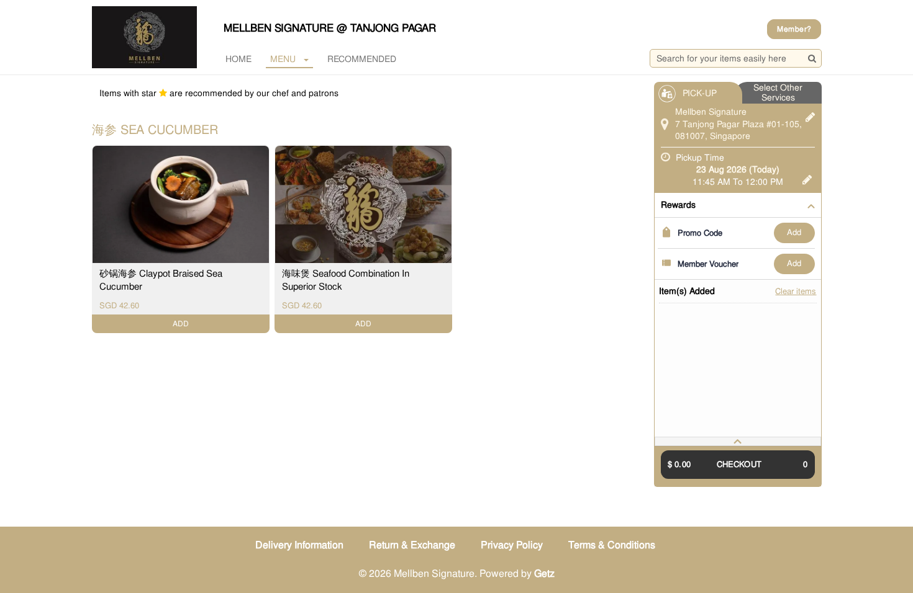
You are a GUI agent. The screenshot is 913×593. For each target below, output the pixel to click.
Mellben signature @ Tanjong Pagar (330, 27)
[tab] (738, 441)
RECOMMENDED (361, 59)
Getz (544, 573)
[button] (738, 441)
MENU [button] (283, 59)
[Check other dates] (807, 178)
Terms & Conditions (611, 544)
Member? (794, 29)
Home (238, 59)
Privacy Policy (512, 544)
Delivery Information (299, 544)
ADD (794, 232)
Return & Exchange (412, 544)
